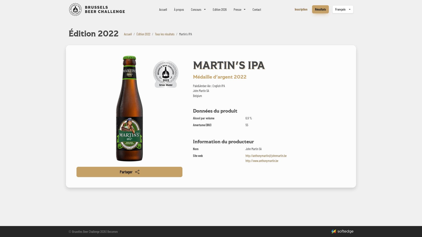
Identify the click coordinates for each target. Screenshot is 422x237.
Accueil (163, 9)
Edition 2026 (220, 9)
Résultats (320, 9)
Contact (257, 9)
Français (340, 9)
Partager (126, 171)
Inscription (301, 9)
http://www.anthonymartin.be (262, 161)
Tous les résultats (165, 34)
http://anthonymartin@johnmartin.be (266, 156)
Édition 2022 (143, 34)
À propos (179, 9)
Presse (237, 9)
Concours (196, 9)
